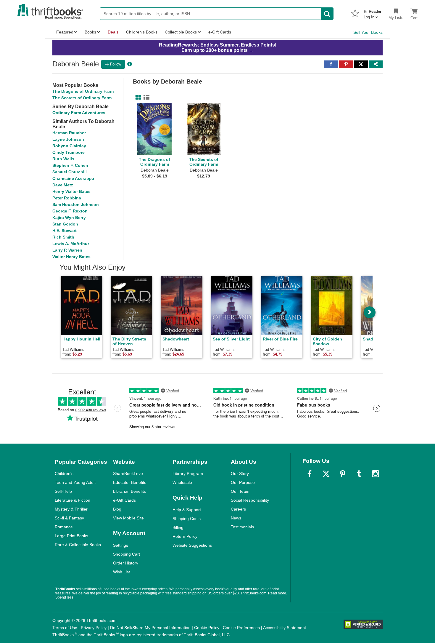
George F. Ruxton (70, 211)
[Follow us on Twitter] (326, 474)
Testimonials (242, 526)
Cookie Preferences (241, 627)
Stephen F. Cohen (70, 165)
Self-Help (63, 491)
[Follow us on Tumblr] (359, 474)
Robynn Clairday (69, 145)
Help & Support (187, 509)
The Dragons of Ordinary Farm (83, 91)
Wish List (121, 572)
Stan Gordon (65, 224)
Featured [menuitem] (64, 32)
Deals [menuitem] (113, 32)
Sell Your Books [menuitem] (368, 32)
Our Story (240, 473)
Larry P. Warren (67, 250)
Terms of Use (64, 627)
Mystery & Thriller (71, 509)
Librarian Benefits (129, 491)
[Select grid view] (137, 97)
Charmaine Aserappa (73, 178)
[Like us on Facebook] (309, 474)
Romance (64, 526)
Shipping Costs (187, 518)
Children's (64, 473)
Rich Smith (63, 237)
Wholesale (182, 482)
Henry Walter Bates (71, 191)
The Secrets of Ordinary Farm (82, 97)
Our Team (240, 491)
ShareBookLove (128, 473)
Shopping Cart (126, 554)
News (236, 518)
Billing (178, 527)
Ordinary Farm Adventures (78, 112)
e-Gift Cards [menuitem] (219, 32)
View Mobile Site (128, 518)
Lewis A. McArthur (70, 243)
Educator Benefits (129, 482)
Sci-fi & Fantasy (69, 518)
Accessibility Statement (284, 627)
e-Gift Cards (124, 500)
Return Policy (185, 536)
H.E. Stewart (64, 230)
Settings (120, 545)
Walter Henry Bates (71, 256)
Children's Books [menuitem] (141, 32)
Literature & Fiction (72, 500)
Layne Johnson (68, 139)
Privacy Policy (94, 627)
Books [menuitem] (90, 32)
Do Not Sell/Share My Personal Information (150, 627)
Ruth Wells (63, 158)
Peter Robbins (66, 198)
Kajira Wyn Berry (69, 217)
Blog (117, 509)
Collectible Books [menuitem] (181, 32)
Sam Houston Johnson (75, 204)
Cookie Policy (206, 627)
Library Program (188, 473)
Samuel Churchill (69, 171)
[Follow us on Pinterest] (343, 474)
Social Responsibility (250, 500)
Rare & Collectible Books (78, 544)
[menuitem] (372, 12)
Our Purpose (243, 482)
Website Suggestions (192, 545)
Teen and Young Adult (75, 482)
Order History (125, 563)
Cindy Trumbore (68, 152)
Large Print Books (71, 535)
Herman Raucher (69, 132)
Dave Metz (62, 185)
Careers (238, 509)
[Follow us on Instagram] (375, 474)
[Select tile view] (145, 97)
